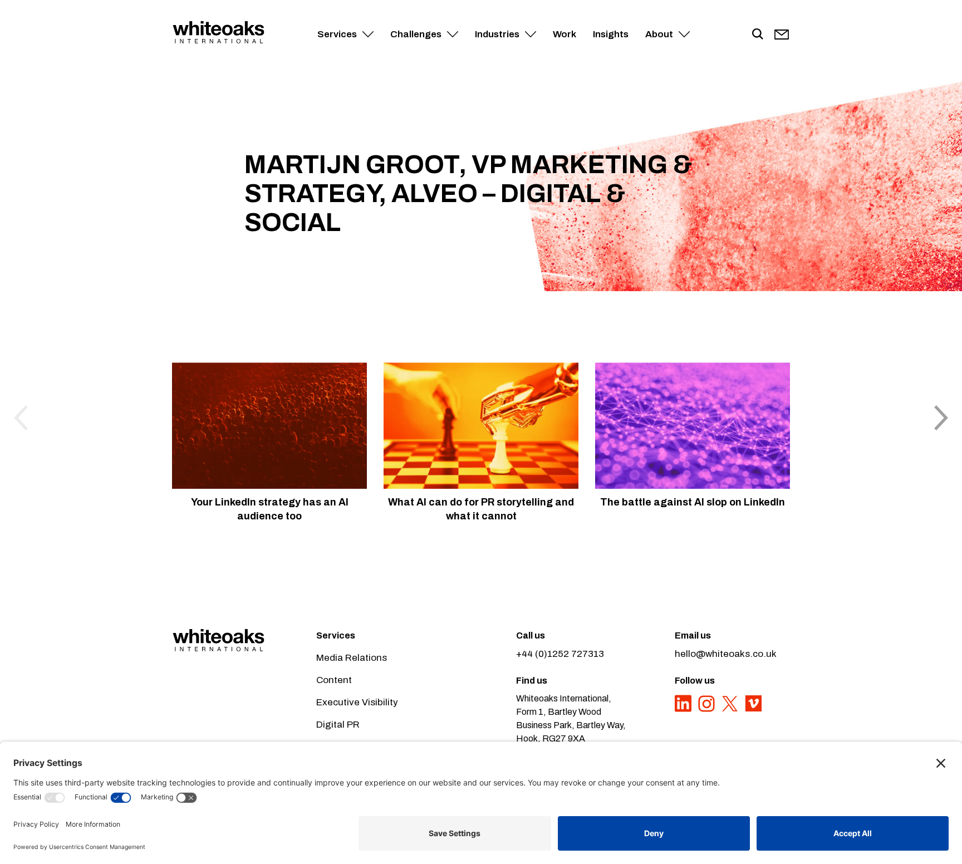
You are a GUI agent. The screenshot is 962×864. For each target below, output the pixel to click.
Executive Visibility (357, 702)
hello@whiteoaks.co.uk (726, 654)
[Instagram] (707, 709)
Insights (611, 34)
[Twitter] (730, 709)
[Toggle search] (757, 34)
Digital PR (338, 724)
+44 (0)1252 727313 (560, 654)
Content (334, 680)
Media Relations (351, 657)
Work (564, 34)
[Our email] (781, 35)
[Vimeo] (753, 709)
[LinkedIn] (684, 709)
